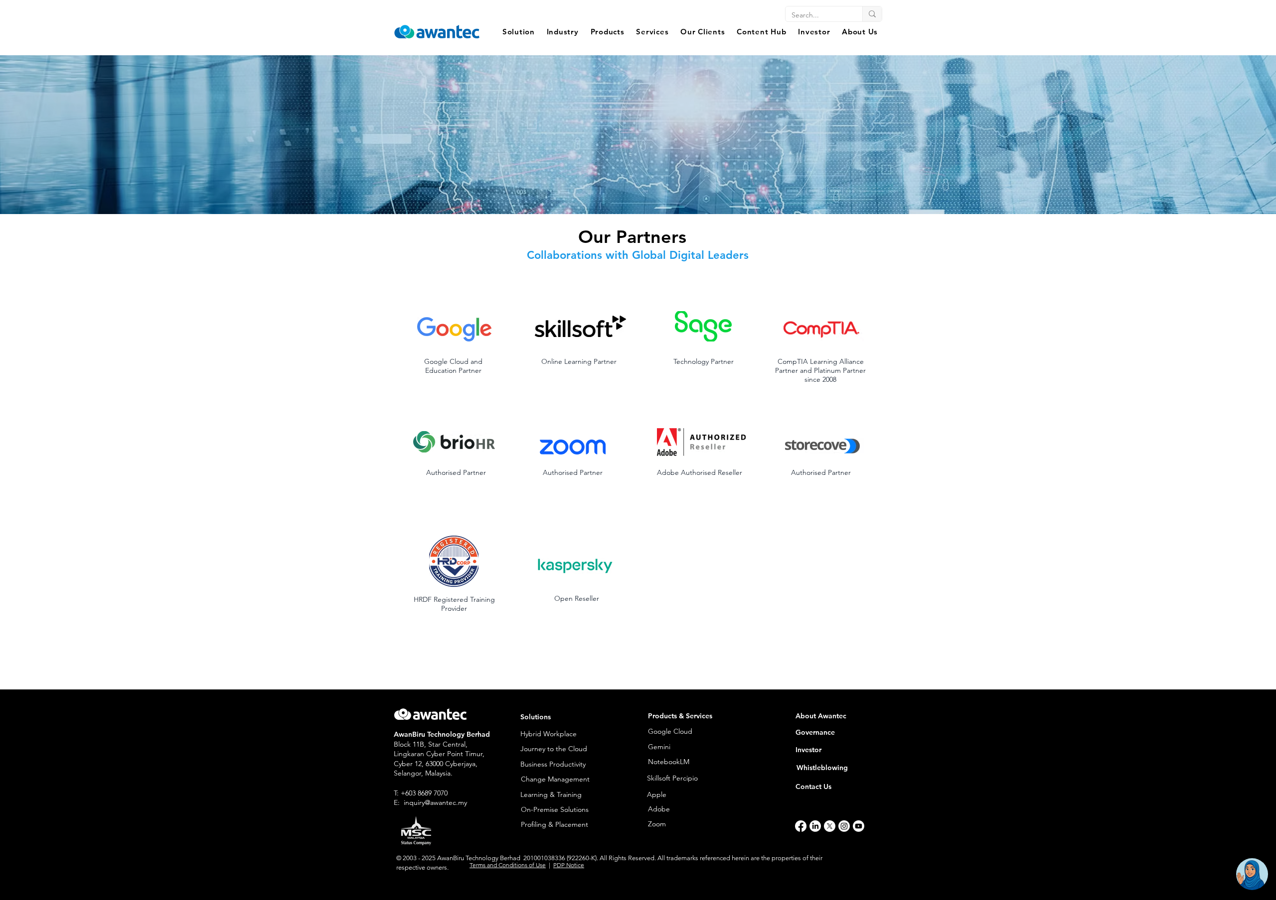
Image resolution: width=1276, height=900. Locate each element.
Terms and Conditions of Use (508, 865)
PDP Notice (568, 865)
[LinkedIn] (815, 826)
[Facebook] (800, 826)
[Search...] (872, 13)
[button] (518, 31)
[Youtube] (858, 826)
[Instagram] (844, 826)
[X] (829, 826)
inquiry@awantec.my (435, 802)
